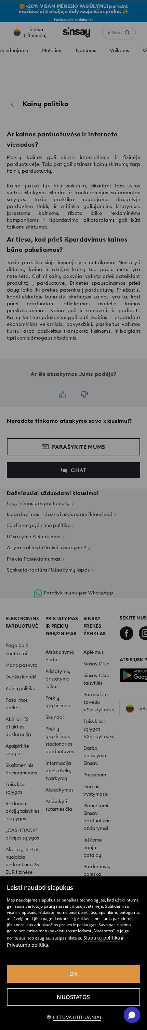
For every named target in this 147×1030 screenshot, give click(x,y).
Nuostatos (73, 997)
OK (73, 974)
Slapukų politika (101, 937)
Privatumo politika (27, 945)
